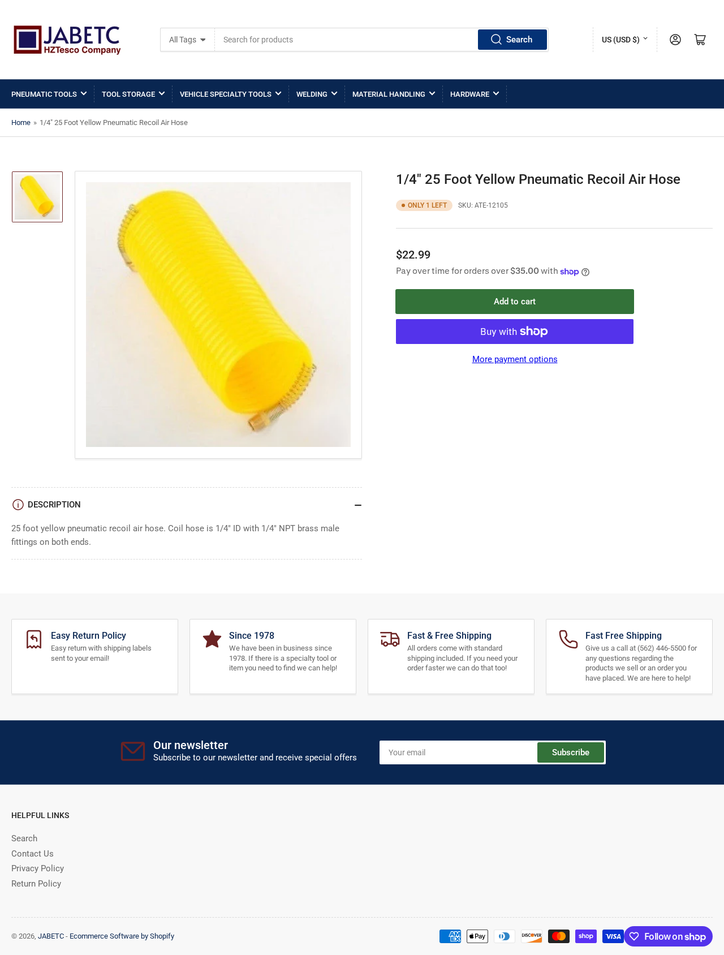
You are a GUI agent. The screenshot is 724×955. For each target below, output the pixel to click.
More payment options (515, 359)
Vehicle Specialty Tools (226, 94)
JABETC (51, 936)
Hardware (469, 94)
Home (21, 122)
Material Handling (388, 94)
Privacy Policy (37, 868)
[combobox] (382, 39)
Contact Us (32, 854)
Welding (311, 94)
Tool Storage (128, 94)
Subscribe (570, 752)
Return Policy (36, 884)
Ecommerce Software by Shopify (122, 936)
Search (519, 40)
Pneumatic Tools (44, 94)
